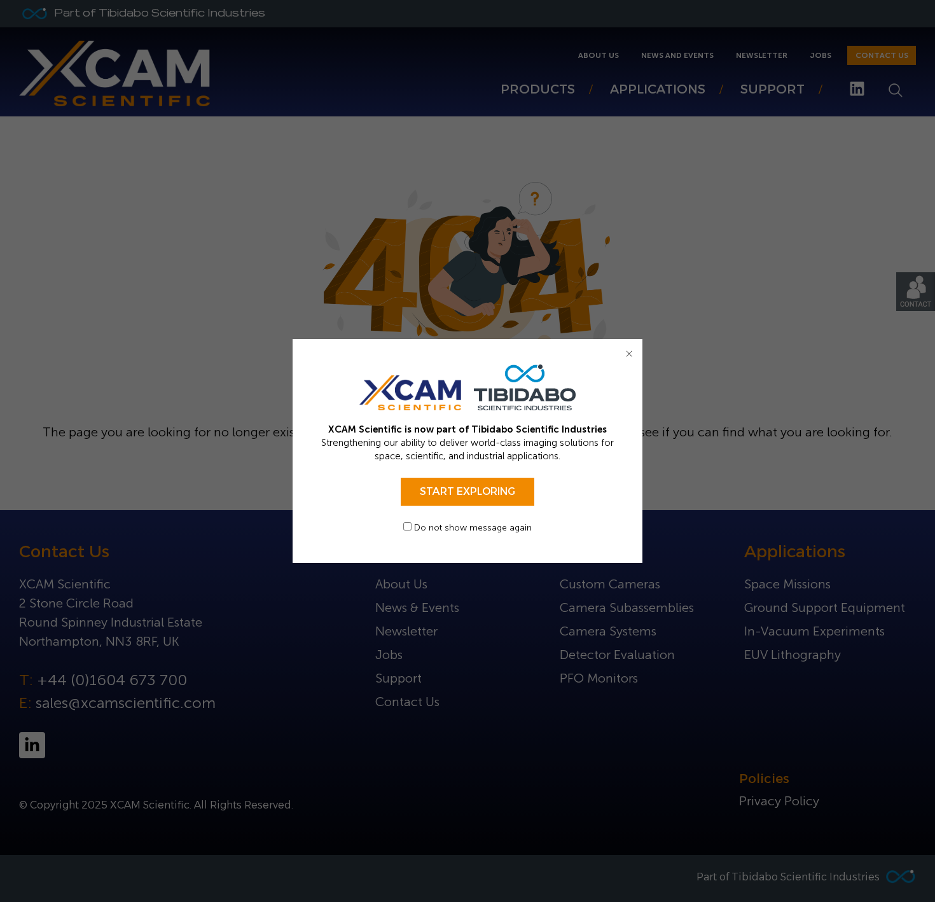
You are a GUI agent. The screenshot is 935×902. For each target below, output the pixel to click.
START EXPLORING (467, 491)
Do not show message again (472, 527)
